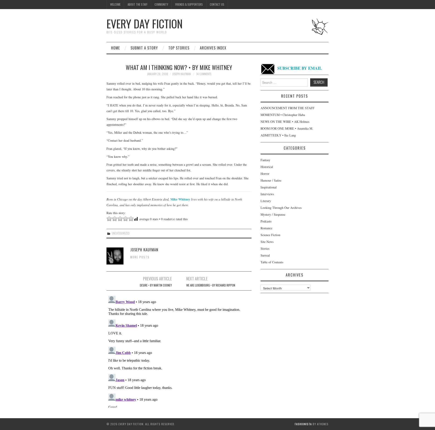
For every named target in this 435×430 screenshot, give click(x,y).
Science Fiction (270, 235)
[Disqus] (178, 351)
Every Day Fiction (144, 23)
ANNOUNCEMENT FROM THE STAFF (287, 108)
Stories (265, 248)
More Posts (140, 257)
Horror (265, 173)
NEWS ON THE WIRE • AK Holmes (285, 121)
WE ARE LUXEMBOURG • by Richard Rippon (210, 285)
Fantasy (265, 160)
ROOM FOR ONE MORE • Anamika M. (287, 128)
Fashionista (303, 424)
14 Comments (203, 74)
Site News (267, 242)
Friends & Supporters (189, 4)
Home (115, 48)
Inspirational (269, 187)
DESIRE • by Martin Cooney (156, 285)
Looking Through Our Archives (281, 207)
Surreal (265, 255)
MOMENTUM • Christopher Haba (283, 115)
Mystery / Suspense (273, 214)
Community (161, 4)
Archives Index (213, 48)
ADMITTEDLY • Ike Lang (278, 135)
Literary (266, 201)
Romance (266, 228)
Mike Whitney (180, 199)
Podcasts (266, 221)
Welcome (115, 4)
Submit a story (144, 48)
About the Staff (137, 4)
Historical (267, 167)
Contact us (217, 4)
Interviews (267, 194)
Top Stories (178, 48)
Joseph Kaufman (181, 74)
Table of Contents (272, 262)
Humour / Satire (271, 180)
